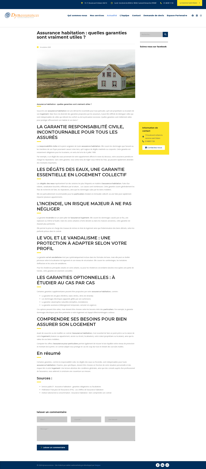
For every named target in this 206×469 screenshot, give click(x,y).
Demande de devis (154, 15)
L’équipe (124, 15)
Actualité (112, 15)
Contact (136, 15)
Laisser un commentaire (54, 447)
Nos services (97, 15)
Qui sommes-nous (77, 15)
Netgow (97, 465)
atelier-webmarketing (74, 465)
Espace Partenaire (177, 15)
